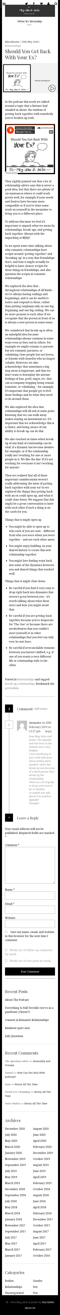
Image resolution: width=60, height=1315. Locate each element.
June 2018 (39, 1201)
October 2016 (41, 1255)
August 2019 (41, 1165)
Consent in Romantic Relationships (27, 1020)
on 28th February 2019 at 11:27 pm (40, 727)
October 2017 (41, 1225)
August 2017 (41, 1231)
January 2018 (13, 1219)
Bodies (9, 1281)
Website (10, 918)
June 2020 (39, 1135)
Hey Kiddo (48, 1302)
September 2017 (15, 1231)
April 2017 (39, 1243)
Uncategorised (14, 1293)
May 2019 (11, 1177)
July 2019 (11, 1171)
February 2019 (42, 1183)
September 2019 (15, 1165)
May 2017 (11, 1243)
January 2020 (13, 1153)
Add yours (40, 709)
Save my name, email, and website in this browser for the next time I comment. (29, 936)
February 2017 (42, 1249)
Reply (48, 731)
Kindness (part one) (17, 1028)
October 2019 (41, 1159)
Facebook (32, 4)
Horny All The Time (26, 1084)
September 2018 (15, 1195)
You (35, 1293)
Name (10, 889)
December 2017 (43, 1219)
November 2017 (15, 1225)
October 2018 (41, 1189)
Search (54, 4)
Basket (40, 4)
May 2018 (11, 1207)
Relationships (13, 45)
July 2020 (11, 1135)
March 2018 (12, 1213)
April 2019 (39, 1177)
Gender (37, 1281)
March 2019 (12, 1183)
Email (9, 904)
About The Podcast (17, 1000)
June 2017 (39, 1237)
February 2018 (42, 1213)
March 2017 (12, 1249)
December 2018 (15, 1189)
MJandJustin (12, 41)
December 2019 (43, 1153)
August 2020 (41, 1129)
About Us (30, 1307)
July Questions (14, 1036)
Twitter (25, 4)
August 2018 (41, 1195)
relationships (26, 684)
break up (11, 684)
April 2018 (39, 1207)
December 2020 (15, 1129)
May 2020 (11, 1141)
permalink (11, 688)
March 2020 (12, 1147)
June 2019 (39, 1171)
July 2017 (11, 1237)
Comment (12, 845)
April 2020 (39, 1141)
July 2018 (11, 1201)
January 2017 (13, 1255)
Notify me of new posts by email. (30, 961)
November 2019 (15, 1159)
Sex (35, 1287)
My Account (47, 4)
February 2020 (42, 1147)
